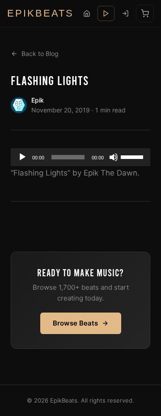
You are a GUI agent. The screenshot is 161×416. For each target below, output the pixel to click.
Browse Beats (75, 323)
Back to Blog (40, 53)
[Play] (22, 157)
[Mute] (113, 157)
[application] (80, 157)
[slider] (133, 156)
